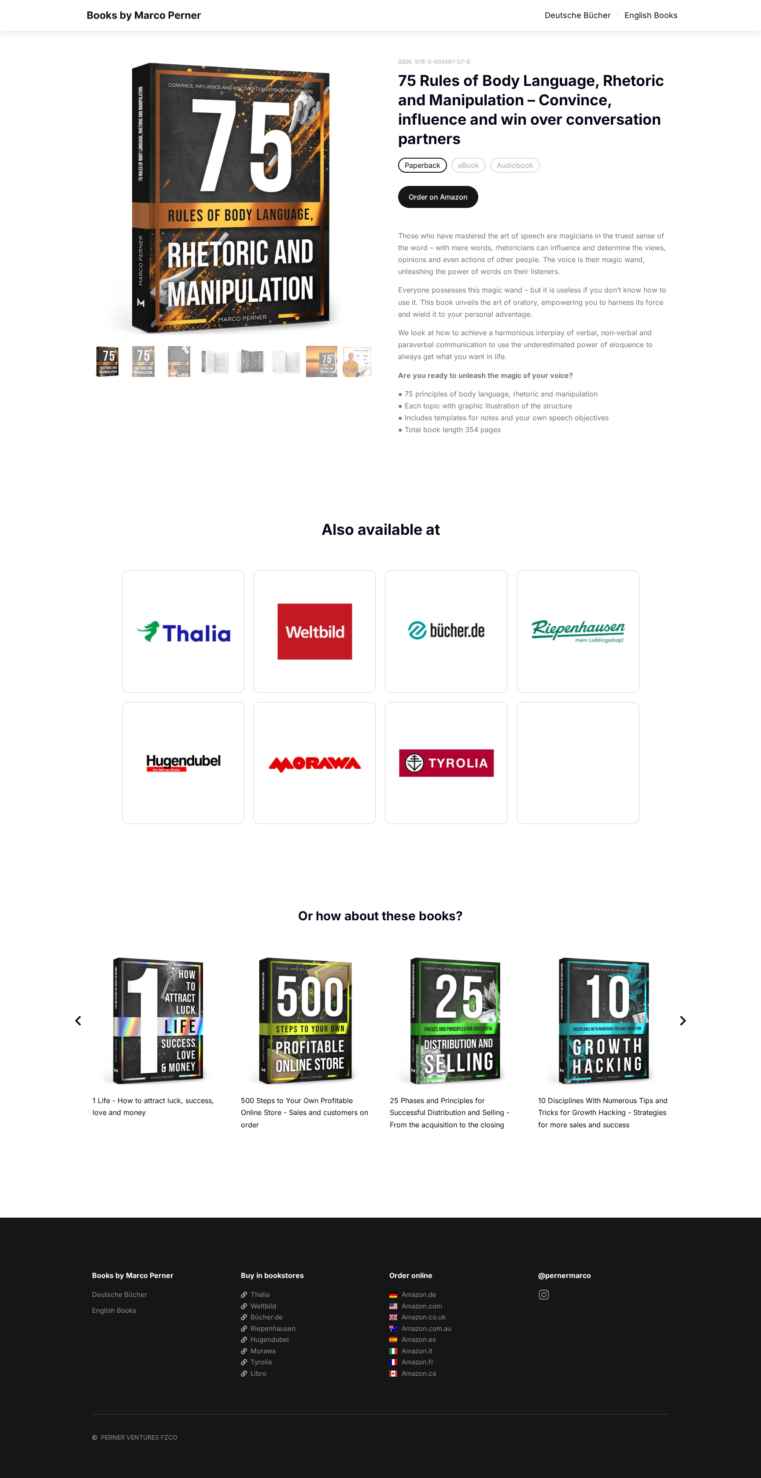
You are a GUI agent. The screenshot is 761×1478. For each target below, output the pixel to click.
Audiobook (515, 165)
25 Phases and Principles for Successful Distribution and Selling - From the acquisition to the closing (450, 1112)
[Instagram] (544, 1294)
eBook (468, 165)
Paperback (422, 165)
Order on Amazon (438, 197)
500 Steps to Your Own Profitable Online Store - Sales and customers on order (304, 1112)
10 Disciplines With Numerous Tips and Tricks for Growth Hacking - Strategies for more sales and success (603, 1112)
